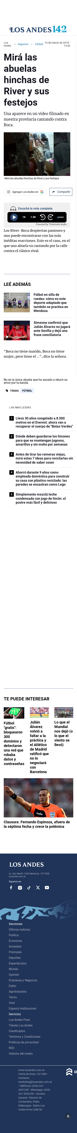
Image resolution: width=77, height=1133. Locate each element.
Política (14, 935)
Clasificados (17, 1031)
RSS (11, 1048)
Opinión (14, 974)
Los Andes (7, 44)
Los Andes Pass (19, 1020)
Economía (15, 941)
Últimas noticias (19, 929)
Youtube (47, 887)
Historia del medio (21, 1053)
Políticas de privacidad (24, 1042)
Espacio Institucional (22, 1008)
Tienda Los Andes (21, 1025)
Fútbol (27, 390)
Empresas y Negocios (23, 980)
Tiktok (29, 887)
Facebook (11, 887)
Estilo (12, 986)
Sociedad (15, 946)
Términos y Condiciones (24, 1036)
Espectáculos (17, 963)
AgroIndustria (18, 991)
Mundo (13, 969)
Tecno (13, 997)
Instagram (20, 887)
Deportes (23, 44)
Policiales (15, 952)
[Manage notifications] (68, 1116)
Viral (12, 1003)
